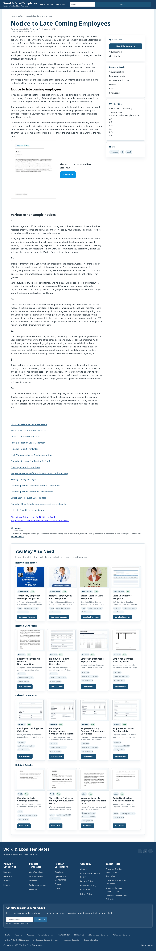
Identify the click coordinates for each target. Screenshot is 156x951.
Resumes (33, 889)
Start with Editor (46, 4)
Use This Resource (125, 46)
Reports (6, 885)
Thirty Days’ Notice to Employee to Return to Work (61, 801)
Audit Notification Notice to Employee (123, 799)
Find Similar (115, 56)
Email (129, 152)
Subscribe (40, 919)
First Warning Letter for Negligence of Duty (32, 455)
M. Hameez (33, 29)
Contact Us (85, 889)
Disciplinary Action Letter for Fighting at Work (33, 517)
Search (123, 4)
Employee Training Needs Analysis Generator (59, 661)
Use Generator (25, 687)
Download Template (27, 617)
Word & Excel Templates (20, 3)
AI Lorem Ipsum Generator (98, 935)
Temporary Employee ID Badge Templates (28, 597)
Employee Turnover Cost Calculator (123, 730)
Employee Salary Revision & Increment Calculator (92, 731)
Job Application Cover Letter (24, 448)
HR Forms (7, 876)
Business (7, 872)
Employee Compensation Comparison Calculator (61, 731)
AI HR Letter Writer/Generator (25, 436)
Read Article (24, 826)
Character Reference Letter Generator (29, 424)
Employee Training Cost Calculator (30, 730)
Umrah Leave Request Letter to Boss (28, 497)
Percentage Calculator (71, 940)
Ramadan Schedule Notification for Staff (30, 461)
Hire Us (7, 935)
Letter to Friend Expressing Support (28, 510)
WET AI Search (61, 4)
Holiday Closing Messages (23, 479)
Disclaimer (19, 935)
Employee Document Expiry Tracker (92, 660)
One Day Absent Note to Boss (25, 467)
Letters (20, 16)
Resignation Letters (37, 885)
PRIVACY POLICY (64, 935)
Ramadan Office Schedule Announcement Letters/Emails (38, 504)
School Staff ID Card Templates (92, 597)
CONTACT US (79, 935)
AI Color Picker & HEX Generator (17, 940)
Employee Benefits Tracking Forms (123, 660)
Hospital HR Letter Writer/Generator (28, 430)
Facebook (114, 152)
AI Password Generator (122, 935)
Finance (58, 884)
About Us (84, 869)
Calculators (59, 872)
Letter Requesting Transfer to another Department (35, 485)
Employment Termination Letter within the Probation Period (40, 520)
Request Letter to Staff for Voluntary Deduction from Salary (39, 473)
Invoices (7, 880)
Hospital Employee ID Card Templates (61, 597)
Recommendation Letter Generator (28, 442)
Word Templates (36, 872)
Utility (57, 888)
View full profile (17, 537)
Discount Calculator (91, 940)
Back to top (147, 945)
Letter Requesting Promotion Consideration (32, 491)
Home (13, 16)
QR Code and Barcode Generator (45, 940)
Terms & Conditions (45, 935)
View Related (115, 51)
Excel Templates (36, 876)
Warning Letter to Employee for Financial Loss (93, 801)
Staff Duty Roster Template (122, 597)
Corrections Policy (88, 885)
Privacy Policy (86, 894)
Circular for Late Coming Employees (27, 799)
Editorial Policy (86, 881)
